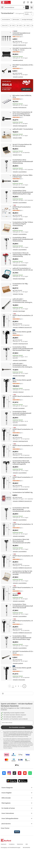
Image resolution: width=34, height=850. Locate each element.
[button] (6, 19)
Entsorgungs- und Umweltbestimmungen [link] (10, 847)
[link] (24, 2)
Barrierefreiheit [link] (26, 847)
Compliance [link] (11, 844)
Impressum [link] (3, 844)
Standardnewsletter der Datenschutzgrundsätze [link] (18, 733)
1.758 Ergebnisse (19, 13)
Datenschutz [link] (20, 844)
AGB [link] (27, 844)
